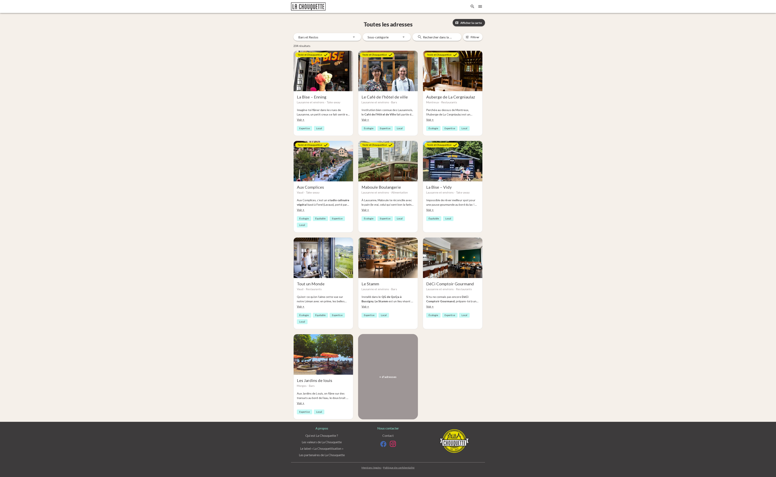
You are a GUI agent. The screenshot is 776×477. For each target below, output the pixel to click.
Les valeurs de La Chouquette (322, 442)
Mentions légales (371, 467)
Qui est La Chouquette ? (321, 435)
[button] (327, 37)
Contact (388, 435)
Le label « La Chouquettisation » (322, 448)
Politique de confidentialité (398, 467)
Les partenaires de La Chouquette (322, 455)
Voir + (301, 119)
